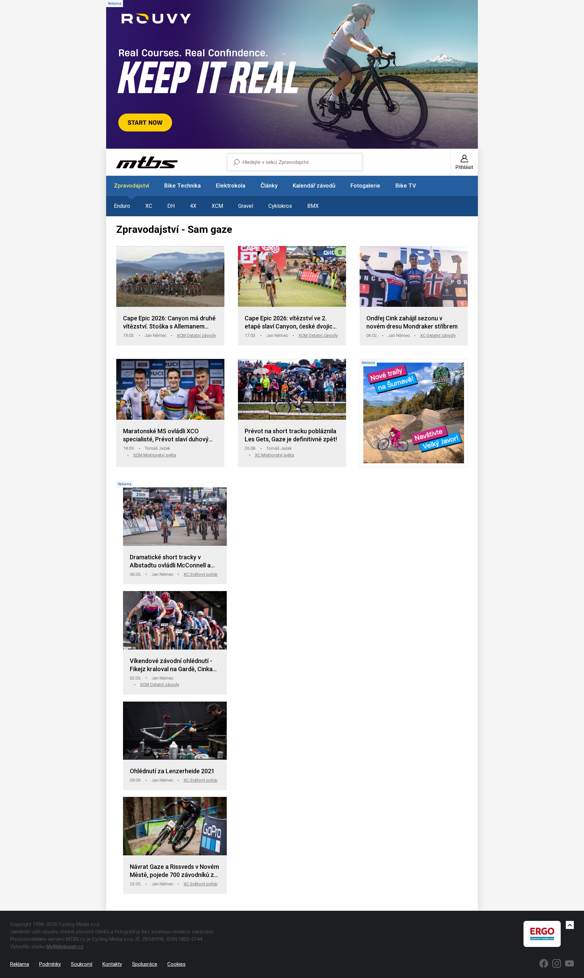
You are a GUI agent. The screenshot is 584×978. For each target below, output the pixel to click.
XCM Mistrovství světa (154, 455)
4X (193, 206)
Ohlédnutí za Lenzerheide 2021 (172, 771)
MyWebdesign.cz (64, 947)
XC (148, 206)
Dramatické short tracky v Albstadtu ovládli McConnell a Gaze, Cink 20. (170, 561)
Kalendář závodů (314, 185)
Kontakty (112, 964)
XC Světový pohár (201, 574)
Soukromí (81, 964)
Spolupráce (144, 964)
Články (269, 185)
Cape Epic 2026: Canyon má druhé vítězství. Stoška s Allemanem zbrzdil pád (169, 323)
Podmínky (50, 964)
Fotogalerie (365, 185)
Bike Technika (182, 185)
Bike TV (405, 185)
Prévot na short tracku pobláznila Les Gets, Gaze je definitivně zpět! (291, 435)
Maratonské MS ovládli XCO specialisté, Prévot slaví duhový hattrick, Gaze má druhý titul (166, 435)
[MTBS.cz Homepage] (147, 162)
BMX (313, 206)
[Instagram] (556, 963)
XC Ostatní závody (438, 335)
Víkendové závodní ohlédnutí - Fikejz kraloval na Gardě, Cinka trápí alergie (171, 665)
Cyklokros (280, 206)
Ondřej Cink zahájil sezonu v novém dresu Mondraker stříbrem (412, 322)
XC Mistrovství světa (274, 455)
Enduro (122, 206)
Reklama (19, 964)
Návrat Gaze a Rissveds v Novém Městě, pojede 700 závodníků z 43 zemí (174, 871)
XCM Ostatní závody (196, 335)
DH (171, 206)
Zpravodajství (131, 185)
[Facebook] (543, 963)
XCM (217, 206)
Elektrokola (230, 185)
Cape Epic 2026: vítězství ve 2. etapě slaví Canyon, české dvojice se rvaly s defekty (290, 323)
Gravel (245, 206)
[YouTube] (569, 963)
